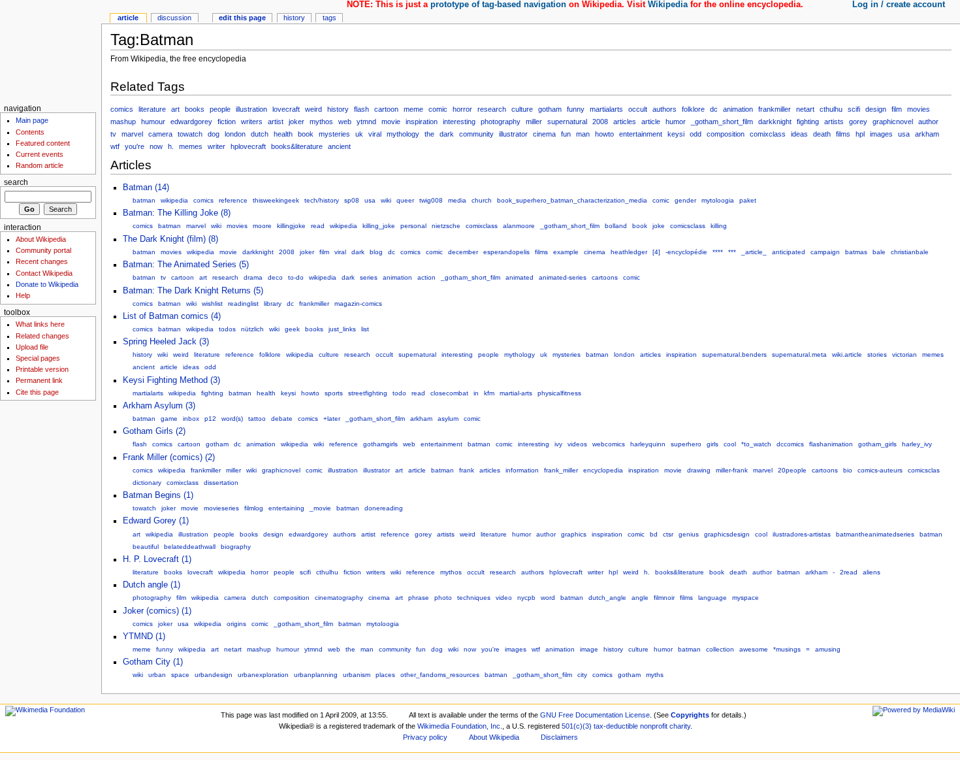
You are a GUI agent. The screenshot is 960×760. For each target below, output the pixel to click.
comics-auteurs (880, 470)
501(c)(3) (577, 726)
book (305, 134)
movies (918, 109)
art (175, 109)
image (589, 649)
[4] (656, 252)
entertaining (286, 508)
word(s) (232, 418)
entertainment (640, 134)
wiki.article (847, 354)
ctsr (668, 534)
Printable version (42, 369)
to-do (296, 277)
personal (413, 225)
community (476, 134)
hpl (860, 134)
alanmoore (519, 225)
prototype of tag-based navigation (498, 4)
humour (153, 121)
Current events (39, 154)
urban (157, 674)
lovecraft (286, 109)
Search (16, 182)
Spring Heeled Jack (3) (166, 341)
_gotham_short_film (722, 121)
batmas (856, 252)
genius (689, 534)
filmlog (253, 508)
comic (437, 109)
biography (236, 546)
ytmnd (366, 121)
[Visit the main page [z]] (50, 50)
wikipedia (174, 200)
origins (236, 623)
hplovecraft (248, 146)
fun (566, 134)
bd (654, 534)
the (429, 134)
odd (695, 134)
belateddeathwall (190, 546)
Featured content (43, 143)
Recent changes (42, 261)
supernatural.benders (734, 354)
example (566, 252)
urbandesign (213, 674)
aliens (871, 572)
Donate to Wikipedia (47, 284)
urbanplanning (316, 674)
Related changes (42, 336)
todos (227, 329)
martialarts (606, 109)
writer (216, 146)
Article (128, 18)
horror (462, 109)
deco (275, 277)
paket (747, 200)
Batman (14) (146, 187)
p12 (210, 418)
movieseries (221, 508)
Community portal (43, 250)
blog (376, 252)
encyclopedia (603, 470)
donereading (383, 508)
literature (152, 109)
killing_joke (378, 225)
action (426, 277)
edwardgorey (191, 121)
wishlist (212, 303)
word (548, 597)
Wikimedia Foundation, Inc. (459, 726)
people (220, 109)
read (318, 225)
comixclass (768, 134)
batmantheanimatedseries (875, 534)
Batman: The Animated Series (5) (186, 264)
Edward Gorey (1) (156, 520)
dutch (259, 134)
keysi (675, 134)
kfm (489, 393)
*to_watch (756, 444)
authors (664, 109)
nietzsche (446, 225)
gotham (550, 109)
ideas (799, 134)
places (385, 674)
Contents (30, 132)
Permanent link (39, 380)
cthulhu (831, 109)
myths (655, 674)
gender (685, 200)
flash (361, 109)
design (875, 109)
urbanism (356, 674)
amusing (827, 649)
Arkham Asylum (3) (159, 405)
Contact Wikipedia (44, 273)
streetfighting (367, 393)
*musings (787, 649)
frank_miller (561, 470)
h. (171, 146)
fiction (226, 121)
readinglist (243, 303)
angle (640, 597)
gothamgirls (380, 444)
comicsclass (687, 225)
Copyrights (690, 715)
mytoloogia (717, 200)
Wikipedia (668, 4)
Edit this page (242, 18)
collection (720, 649)
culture (522, 109)
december (463, 252)
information (522, 470)
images (881, 134)
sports (334, 393)
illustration (251, 109)
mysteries (334, 134)
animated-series (562, 277)
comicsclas (924, 470)
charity (679, 726)
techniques (473, 597)
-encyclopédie (686, 252)
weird (313, 109)
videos (577, 444)
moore (262, 225)
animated (519, 277)
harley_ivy (917, 444)
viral (374, 134)
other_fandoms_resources (439, 674)
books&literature (297, 146)
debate (282, 418)
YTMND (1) (144, 636)
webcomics (608, 444)
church (482, 200)
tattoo (257, 418)
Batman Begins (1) (158, 495)
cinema (544, 134)
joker (296, 121)
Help (23, 295)
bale (879, 252)
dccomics (790, 444)
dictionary (147, 482)
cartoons (605, 277)
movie (390, 121)
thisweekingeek (276, 200)
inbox (191, 418)
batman (144, 200)
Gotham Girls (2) (154, 431)
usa (904, 134)
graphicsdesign (727, 534)
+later (331, 418)
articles (624, 121)
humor (675, 121)
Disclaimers (559, 737)
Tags (329, 18)
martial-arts (516, 393)
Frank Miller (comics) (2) (169, 457)
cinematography (339, 597)
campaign (825, 252)
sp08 (351, 200)
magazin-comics (358, 303)
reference (233, 200)
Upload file (32, 347)
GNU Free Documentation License (595, 715)
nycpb (526, 597)
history (338, 109)
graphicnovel (892, 121)
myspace (745, 597)
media (457, 200)
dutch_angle (607, 597)
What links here (40, 324)
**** (717, 252)
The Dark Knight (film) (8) (170, 239)
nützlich (252, 329)
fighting (808, 121)
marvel (132, 134)
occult (637, 109)
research (491, 109)
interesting (459, 121)
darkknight (775, 121)
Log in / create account (898, 4)
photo (443, 597)
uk (359, 134)
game (169, 418)
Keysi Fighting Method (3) (171, 380)
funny (575, 109)
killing (719, 225)
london (235, 134)
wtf (115, 146)
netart (805, 109)
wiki (386, 200)
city (582, 674)
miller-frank (732, 470)
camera (160, 134)
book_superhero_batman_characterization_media (572, 200)
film (896, 109)
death (822, 134)
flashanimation (831, 444)
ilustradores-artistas (802, 534)
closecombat (449, 393)
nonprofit (653, 726)
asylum (448, 418)
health (283, 134)
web (344, 121)
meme (413, 109)
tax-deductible (616, 726)
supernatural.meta (799, 354)
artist (275, 121)
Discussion (174, 18)
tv (113, 134)
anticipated (788, 252)
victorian (904, 354)
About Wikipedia (41, 239)
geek (292, 329)
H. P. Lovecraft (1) (157, 559)
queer (405, 200)
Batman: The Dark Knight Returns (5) (193, 290)
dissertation (221, 482)
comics (121, 109)
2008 (600, 121)
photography (500, 121)
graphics (573, 534)
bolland (616, 225)
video (504, 597)
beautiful (146, 546)
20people (792, 470)
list (365, 329)
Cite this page (37, 392)
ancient (339, 146)
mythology (403, 134)
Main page (32, 120)
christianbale (910, 252)
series (368, 277)
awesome (753, 649)
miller (534, 121)
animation (738, 109)
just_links (342, 329)
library (272, 303)
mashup (123, 121)
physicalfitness (559, 393)
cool (730, 444)
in (476, 393)
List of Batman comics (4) (172, 316)
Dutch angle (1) (151, 584)
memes (190, 146)
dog (213, 134)
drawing (699, 470)
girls (712, 444)
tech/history (321, 200)
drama (253, 277)
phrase (418, 597)
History (294, 18)
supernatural (567, 121)
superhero (686, 444)
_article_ (754, 252)
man (583, 134)
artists (834, 121)
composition (725, 134)
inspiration (422, 121)
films (843, 134)
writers (252, 121)
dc (714, 109)
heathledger (629, 252)
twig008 (431, 200)
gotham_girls (877, 444)
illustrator (513, 134)
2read (848, 572)
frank (466, 470)
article (650, 121)
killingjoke (291, 225)
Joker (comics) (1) (157, 611)
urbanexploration (263, 674)
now (156, 146)
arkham (927, 134)
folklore (693, 109)
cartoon (386, 109)
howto (604, 134)
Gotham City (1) (153, 662)
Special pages (38, 358)
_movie (320, 508)
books (194, 109)
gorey (858, 121)
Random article (39, 165)
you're (134, 146)
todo (399, 393)
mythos (321, 121)
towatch (190, 134)
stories (877, 354)
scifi (854, 109)
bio (847, 470)
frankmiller (774, 109)
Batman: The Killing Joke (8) (177, 213)
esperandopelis (506, 252)
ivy (558, 444)
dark (447, 134)
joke (658, 225)
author (928, 121)
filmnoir (664, 597)
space (180, 674)
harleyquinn (647, 444)
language (712, 597)
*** (732, 252)
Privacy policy (425, 737)
